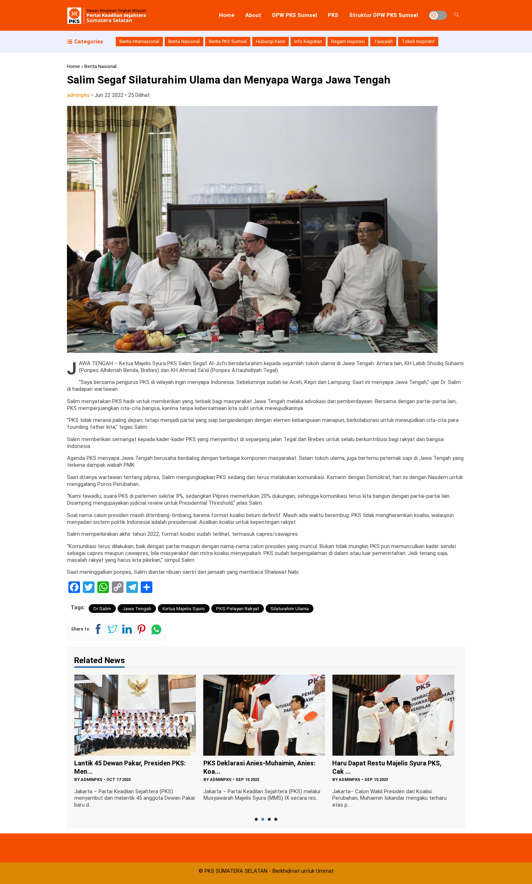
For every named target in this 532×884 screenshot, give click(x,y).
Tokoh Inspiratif (418, 41)
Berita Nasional (184, 41)
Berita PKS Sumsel (228, 41)
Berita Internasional (139, 41)
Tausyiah (383, 41)
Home (227, 15)
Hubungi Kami (270, 41)
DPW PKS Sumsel (294, 15)
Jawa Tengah (136, 608)
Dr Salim (102, 608)
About (253, 15)
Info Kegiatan (308, 41)
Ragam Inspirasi (348, 41)
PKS (333, 15)
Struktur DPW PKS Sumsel (383, 15)
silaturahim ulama (289, 608)
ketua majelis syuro (183, 608)
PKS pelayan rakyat (237, 608)
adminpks (78, 95)
